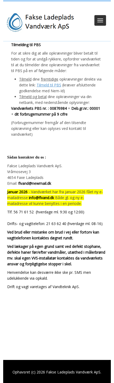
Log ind (57, 8)
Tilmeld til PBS (49, 84)
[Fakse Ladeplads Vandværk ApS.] (39, 22)
